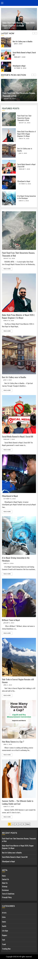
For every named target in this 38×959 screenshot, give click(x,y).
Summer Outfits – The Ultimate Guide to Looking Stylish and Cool (19, 778)
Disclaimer (5, 890)
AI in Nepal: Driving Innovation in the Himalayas (9, 198)
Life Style (5, 930)
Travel (4, 944)
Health (4, 926)
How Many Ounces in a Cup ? (19, 719)
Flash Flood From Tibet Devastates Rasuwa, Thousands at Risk (9, 119)
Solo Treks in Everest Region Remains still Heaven (19, 657)
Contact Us (5, 879)
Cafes (4, 917)
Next (28, 824)
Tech (3, 940)
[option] (19, 19)
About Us (5, 883)
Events (4, 921)
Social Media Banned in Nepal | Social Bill (6, 54)
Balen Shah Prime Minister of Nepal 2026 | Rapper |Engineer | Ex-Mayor (19, 24)
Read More (7, 269)
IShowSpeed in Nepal (6, 67)
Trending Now (6, 949)
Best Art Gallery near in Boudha (6, 42)
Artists (4, 912)
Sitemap (4, 886)
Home (4, 876)
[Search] (33, 3)
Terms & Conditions (8, 893)
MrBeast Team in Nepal (19, 598)
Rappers (4, 935)
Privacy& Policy (7, 897)
